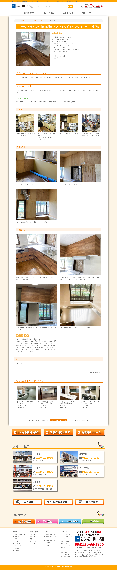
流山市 (23, 407)
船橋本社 (83, 453)
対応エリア (17, 541)
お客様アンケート (65, 539)
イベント (63, 550)
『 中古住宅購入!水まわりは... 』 (77, 420)
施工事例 (48, 543)
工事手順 (48, 545)
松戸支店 (36, 468)
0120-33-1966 (90, 471)
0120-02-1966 (44, 486)
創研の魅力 (17, 550)
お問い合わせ (64, 552)
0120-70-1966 (90, 457)
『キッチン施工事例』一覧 (58, 420)
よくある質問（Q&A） (66, 536)
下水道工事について (51, 540)
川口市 (87, 407)
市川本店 (36, 453)
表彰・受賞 (17, 543)
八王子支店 (84, 468)
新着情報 (17, 539)
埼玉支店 (36, 482)
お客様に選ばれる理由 (20, 534)
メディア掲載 (18, 546)
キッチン (23, 405)
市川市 (65, 407)
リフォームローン (65, 554)
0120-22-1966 (44, 457)
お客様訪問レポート (66, 541)
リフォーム (21, 363)
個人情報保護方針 (65, 557)
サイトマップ (64, 559)
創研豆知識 (64, 543)
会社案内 (17, 536)
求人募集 (17, 548)
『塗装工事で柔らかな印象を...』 (39, 420)
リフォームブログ (65, 534)
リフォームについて (51, 534)
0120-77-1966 (44, 471)
